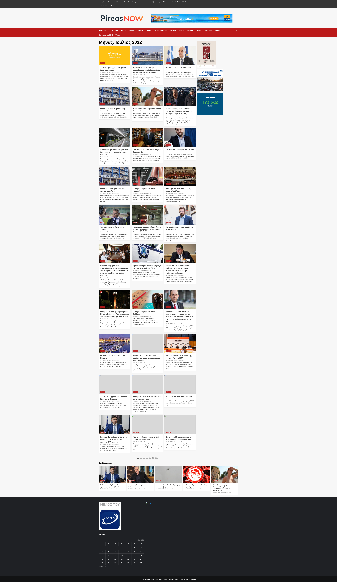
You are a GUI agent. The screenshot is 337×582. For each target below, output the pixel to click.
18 (102, 559)
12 (109, 555)
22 (128, 559)
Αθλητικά (165, 2)
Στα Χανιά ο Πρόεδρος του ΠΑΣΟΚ (180, 150)
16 (134, 555)
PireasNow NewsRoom (113, 72)
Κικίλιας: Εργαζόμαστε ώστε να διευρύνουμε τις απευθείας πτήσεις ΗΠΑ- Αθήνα (113, 439)
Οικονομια (168, 261)
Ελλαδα (135, 62)
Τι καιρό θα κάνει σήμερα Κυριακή (147, 109)
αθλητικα (168, 391)
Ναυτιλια (168, 306)
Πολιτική (130, 2)
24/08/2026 (188, 488)
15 (128, 555)
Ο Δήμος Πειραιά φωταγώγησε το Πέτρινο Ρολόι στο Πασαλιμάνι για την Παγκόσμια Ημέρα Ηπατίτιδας (114, 314)
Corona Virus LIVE (105, 6)
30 (134, 563)
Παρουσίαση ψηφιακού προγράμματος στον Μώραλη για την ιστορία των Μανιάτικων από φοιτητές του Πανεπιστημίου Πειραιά (114, 270)
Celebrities (178, 2)
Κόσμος (159, 2)
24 (141, 559)
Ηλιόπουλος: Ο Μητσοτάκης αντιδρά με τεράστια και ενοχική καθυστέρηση (146, 358)
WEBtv (184, 2)
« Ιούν (101, 566)
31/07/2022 (104, 72)
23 (134, 559)
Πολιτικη (103, 62)
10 (141, 551)
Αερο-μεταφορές (144, 2)
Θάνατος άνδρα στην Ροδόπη (112, 109)
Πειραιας (103, 144)
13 (153, 457)
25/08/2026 (104, 488)
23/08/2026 (216, 492)
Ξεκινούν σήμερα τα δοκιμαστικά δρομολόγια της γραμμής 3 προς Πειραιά (114, 152)
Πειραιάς (110, 2)
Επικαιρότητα (103, 2)
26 (109, 563)
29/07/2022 (169, 193)
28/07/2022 (169, 323)
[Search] (237, 30)
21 (122, 559)
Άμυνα (136, 2)
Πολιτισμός (131, 480)
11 (102, 555)
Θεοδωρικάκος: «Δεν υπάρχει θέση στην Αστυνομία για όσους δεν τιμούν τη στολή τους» (179, 111)
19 (109, 559)
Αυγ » (105, 566)
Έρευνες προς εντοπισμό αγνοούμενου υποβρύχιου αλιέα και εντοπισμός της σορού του (146, 70)
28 (122, 563)
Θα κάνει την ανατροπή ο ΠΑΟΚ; (179, 396)
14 (122, 555)
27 (115, 563)
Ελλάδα (117, 2)
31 (141, 563)
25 (102, 563)
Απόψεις (153, 2)
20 (115, 559)
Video (112, 6)
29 (128, 563)
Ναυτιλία (123, 2)
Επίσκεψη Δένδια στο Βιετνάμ (178, 68)
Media (171, 2)
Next (156, 457)
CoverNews (183, 579)
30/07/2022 (169, 115)
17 (141, 555)
